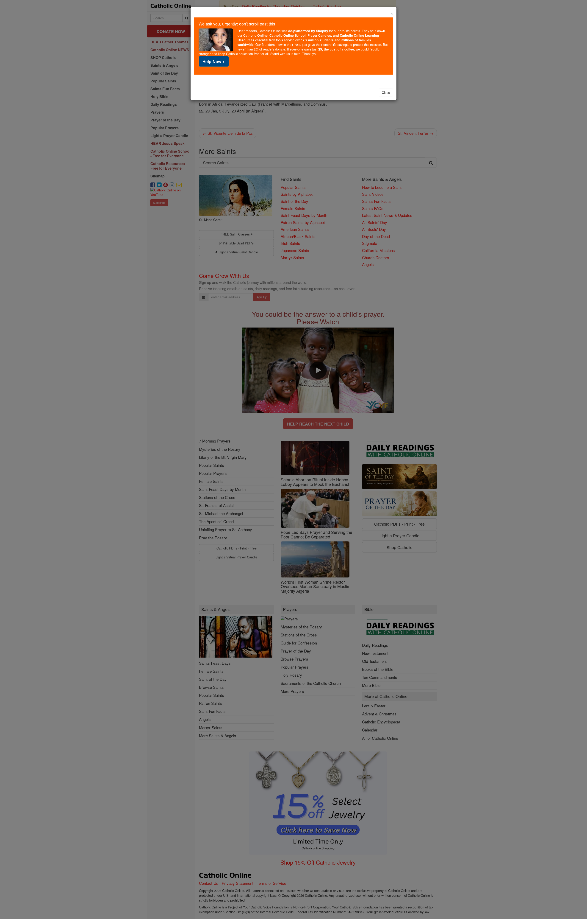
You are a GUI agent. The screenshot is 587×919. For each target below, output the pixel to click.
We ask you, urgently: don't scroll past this (237, 24)
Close (386, 92)
